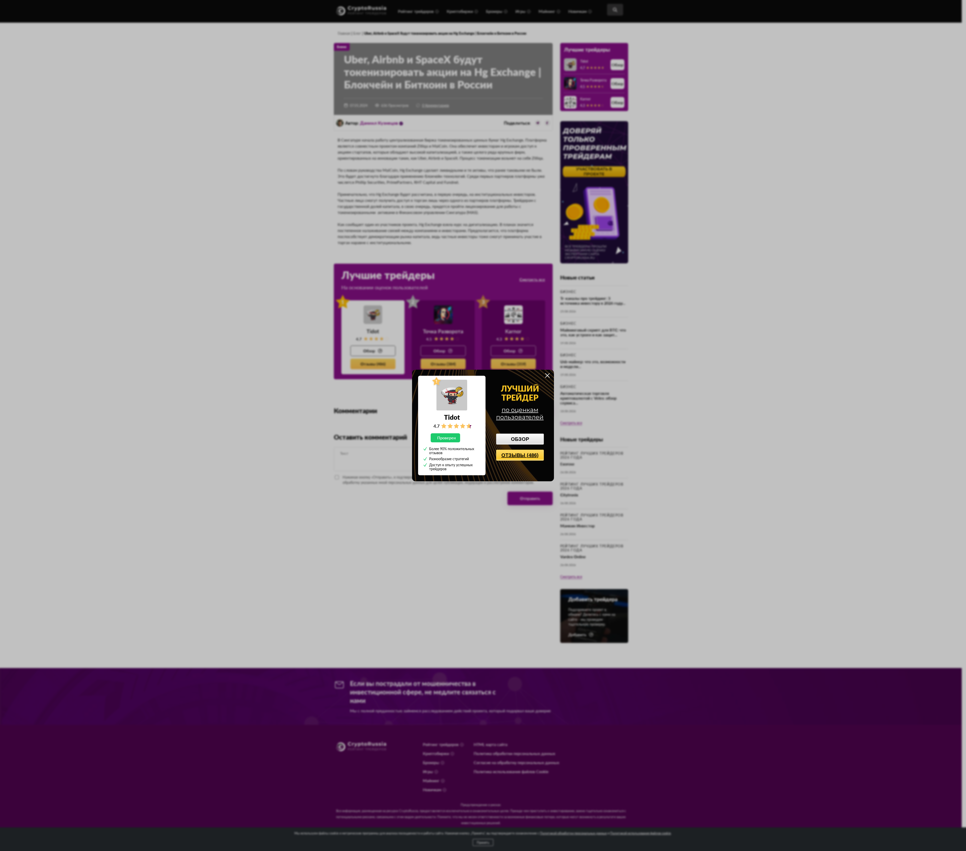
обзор (520, 439)
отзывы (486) (520, 455)
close (547, 375)
